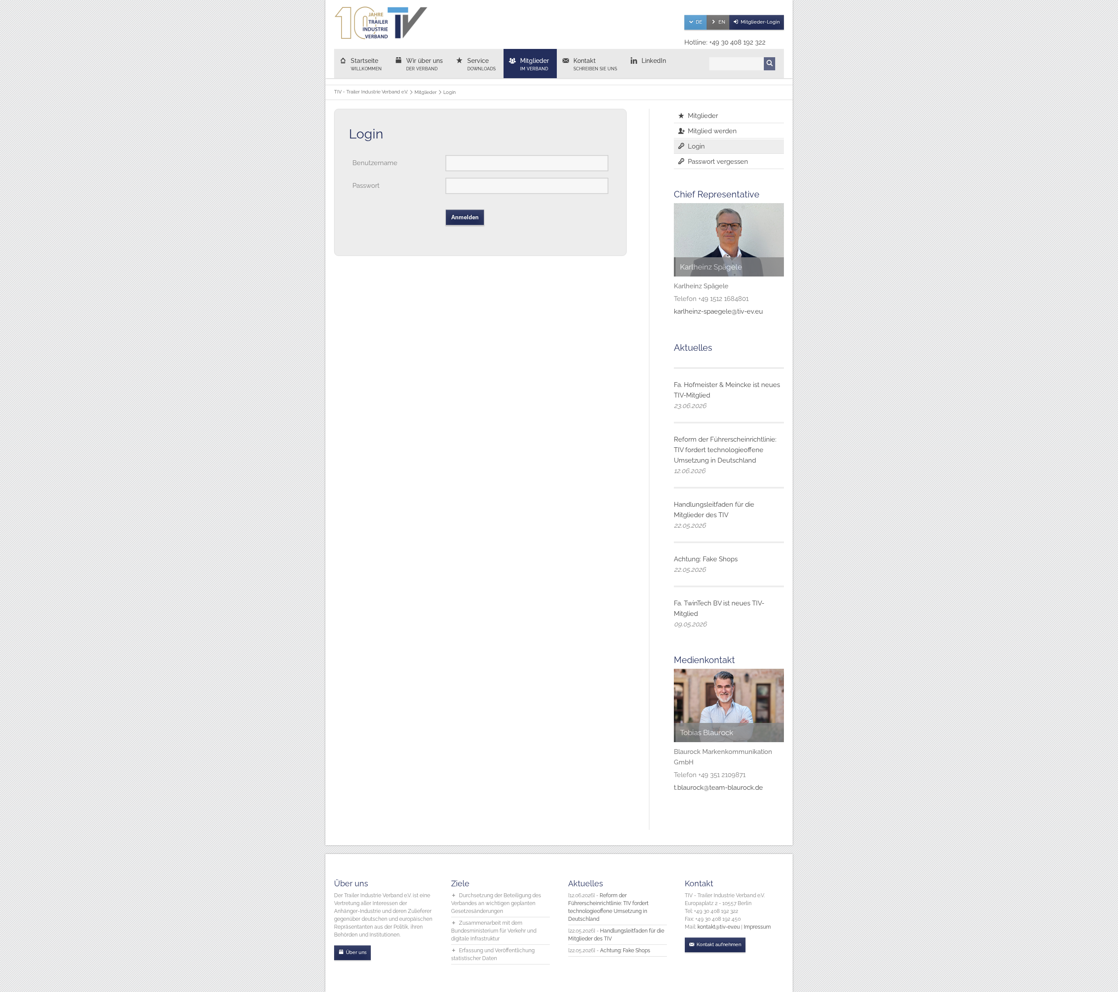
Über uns (356, 952)
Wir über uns (424, 64)
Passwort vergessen (718, 162)
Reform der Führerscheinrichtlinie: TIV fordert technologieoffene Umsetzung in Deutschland (725, 450)
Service (481, 64)
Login (696, 146)
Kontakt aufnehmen (719, 944)
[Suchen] (769, 63)
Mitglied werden (712, 131)
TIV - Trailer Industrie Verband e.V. (371, 92)
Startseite (366, 64)
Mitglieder (534, 64)
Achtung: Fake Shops (706, 559)
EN (721, 22)
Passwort (366, 186)
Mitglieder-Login (760, 22)
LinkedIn (654, 60)
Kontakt (595, 64)
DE (699, 22)
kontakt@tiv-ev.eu (718, 927)
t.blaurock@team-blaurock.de (718, 788)
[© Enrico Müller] (729, 705)
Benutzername (374, 163)
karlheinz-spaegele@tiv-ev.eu (718, 311)
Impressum (757, 927)
